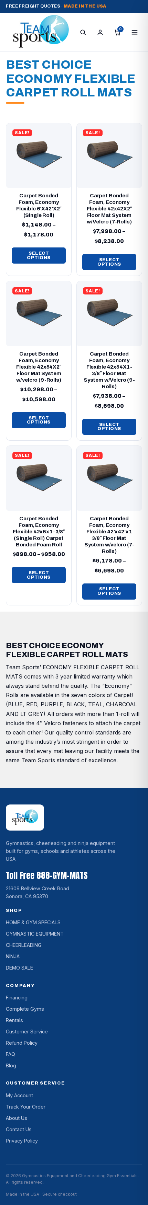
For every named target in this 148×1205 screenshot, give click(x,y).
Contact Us (19, 1129)
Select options (39, 255)
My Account (19, 1095)
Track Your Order (25, 1107)
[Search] (83, 32)
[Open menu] (134, 32)
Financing (17, 997)
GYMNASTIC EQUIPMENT (35, 934)
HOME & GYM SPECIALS (33, 922)
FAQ (10, 1054)
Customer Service (27, 1031)
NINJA (13, 956)
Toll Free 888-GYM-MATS (47, 875)
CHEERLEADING (24, 945)
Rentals (14, 1020)
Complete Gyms (25, 1009)
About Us (16, 1118)
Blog (11, 1065)
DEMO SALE (19, 968)
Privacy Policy (22, 1141)
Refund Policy (22, 1043)
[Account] (100, 32)
